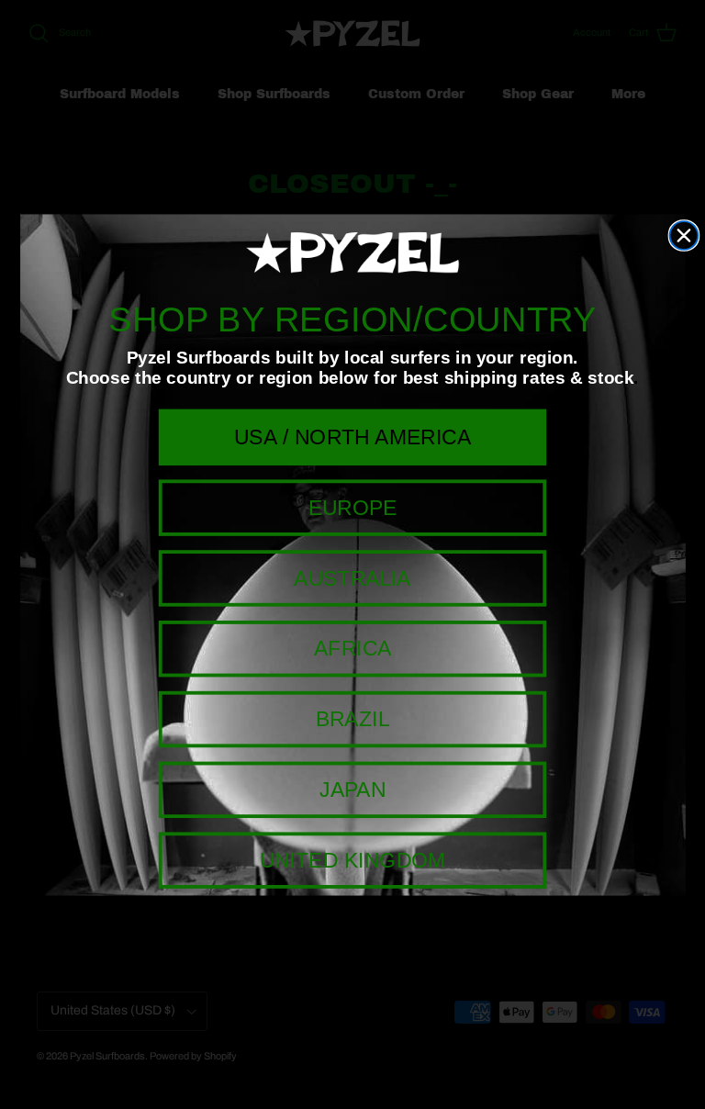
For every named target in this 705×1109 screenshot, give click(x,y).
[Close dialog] (684, 235)
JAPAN (352, 789)
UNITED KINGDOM (353, 859)
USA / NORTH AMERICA (352, 436)
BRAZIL (353, 718)
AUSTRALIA (352, 577)
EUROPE (352, 507)
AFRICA (352, 648)
